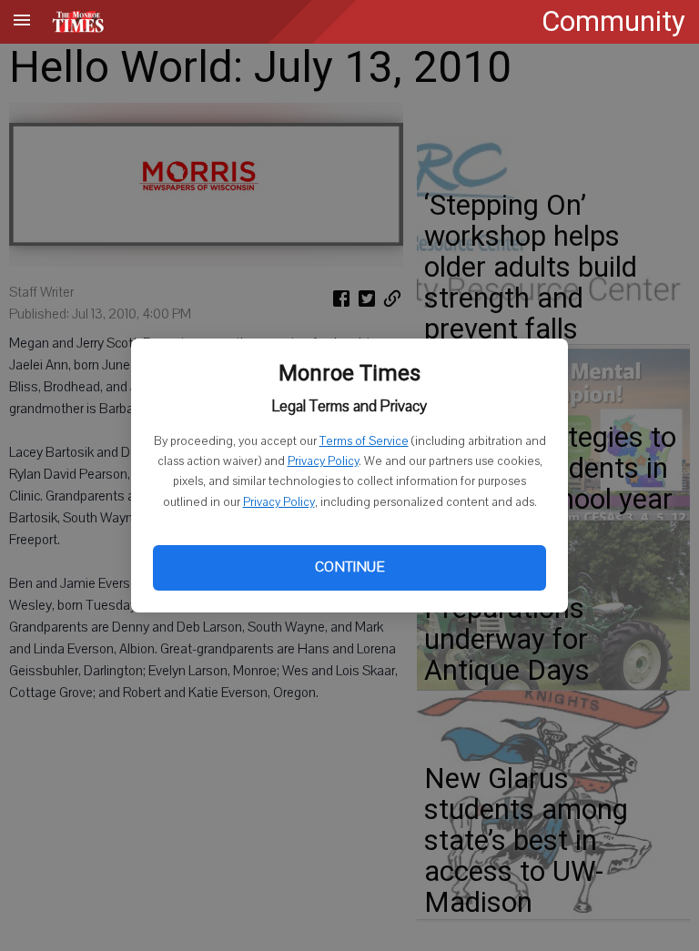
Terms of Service (364, 441)
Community (613, 21)
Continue (349, 567)
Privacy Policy (323, 461)
